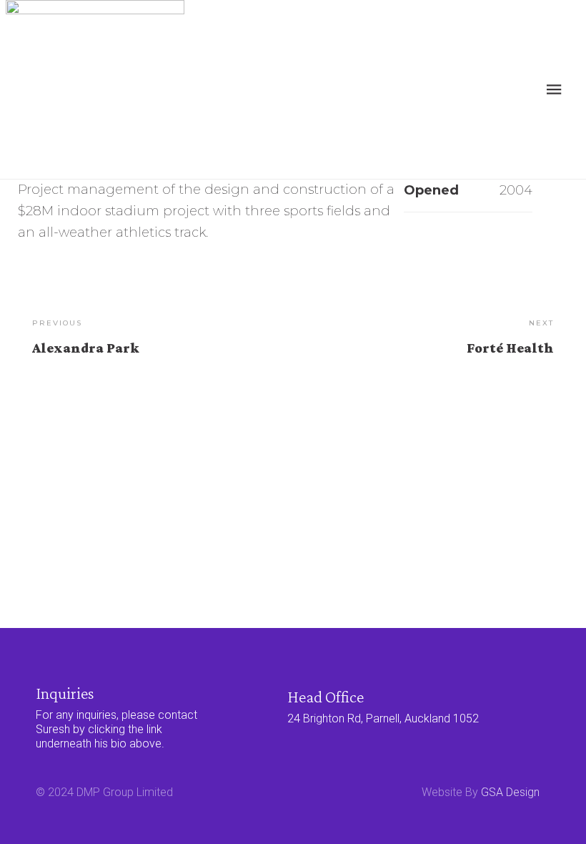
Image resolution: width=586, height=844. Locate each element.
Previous (57, 323)
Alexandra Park (85, 347)
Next (541, 323)
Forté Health (510, 347)
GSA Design (510, 792)
